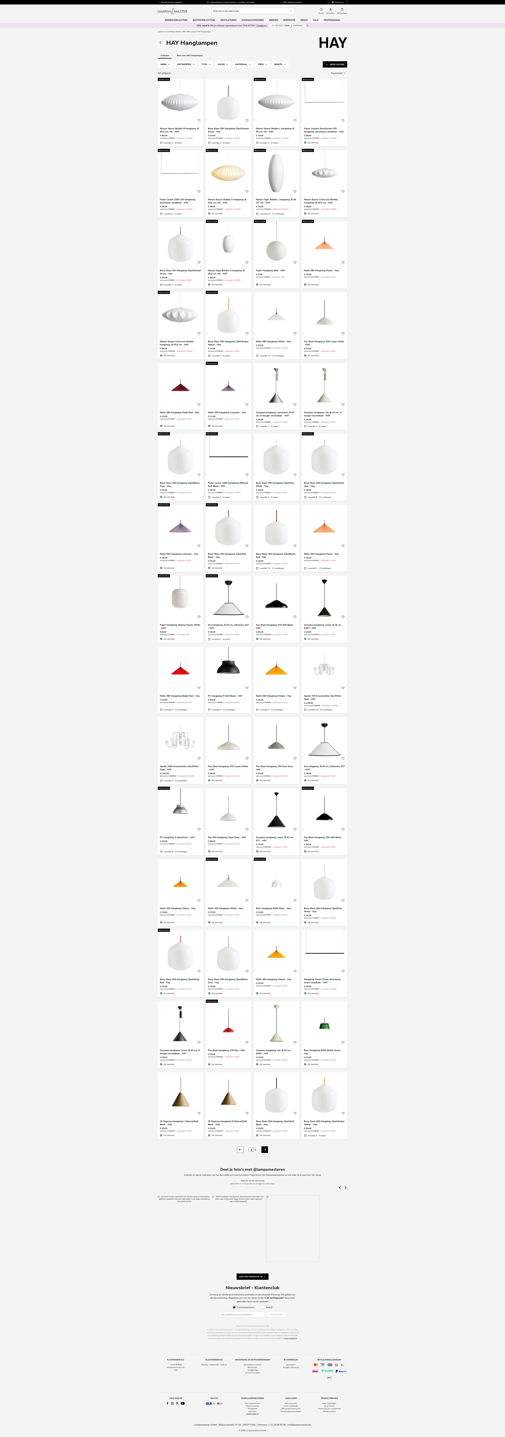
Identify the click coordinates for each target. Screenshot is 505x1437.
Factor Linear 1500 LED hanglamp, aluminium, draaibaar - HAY (178, 201)
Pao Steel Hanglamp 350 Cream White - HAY (324, 343)
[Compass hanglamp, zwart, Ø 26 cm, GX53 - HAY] (324, 609)
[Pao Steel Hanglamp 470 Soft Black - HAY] (276, 609)
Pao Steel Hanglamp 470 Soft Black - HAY (275, 626)
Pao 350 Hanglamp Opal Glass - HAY (227, 837)
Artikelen (164, 55)
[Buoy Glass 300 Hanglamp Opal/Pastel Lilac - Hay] (324, 467)
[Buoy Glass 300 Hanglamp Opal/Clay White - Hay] (276, 467)
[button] (199, 120)
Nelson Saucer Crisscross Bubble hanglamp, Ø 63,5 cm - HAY (177, 343)
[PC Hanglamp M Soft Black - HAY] (228, 680)
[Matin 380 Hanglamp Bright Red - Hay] (180, 680)
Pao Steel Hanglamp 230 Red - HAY (226, 1050)
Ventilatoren (228, 20)
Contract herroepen (252, 1373)
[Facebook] (167, 1403)
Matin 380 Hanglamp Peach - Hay (321, 270)
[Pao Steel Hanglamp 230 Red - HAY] (228, 1034)
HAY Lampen (191, 31)
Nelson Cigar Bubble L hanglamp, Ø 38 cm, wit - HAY (276, 201)
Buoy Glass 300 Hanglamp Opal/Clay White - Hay (275, 484)
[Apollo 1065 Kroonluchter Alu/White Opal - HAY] (180, 750)
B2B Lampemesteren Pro (291, 1408)
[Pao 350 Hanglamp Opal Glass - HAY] (228, 821)
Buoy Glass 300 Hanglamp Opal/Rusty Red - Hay (180, 981)
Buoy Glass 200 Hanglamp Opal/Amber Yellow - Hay (228, 343)
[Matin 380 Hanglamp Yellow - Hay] (276, 963)
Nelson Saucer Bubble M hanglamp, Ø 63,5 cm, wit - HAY (179, 130)
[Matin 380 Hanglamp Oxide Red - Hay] (180, 396)
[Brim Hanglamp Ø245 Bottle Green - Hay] (324, 1034)
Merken (178, 31)
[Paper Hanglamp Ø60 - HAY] (276, 254)
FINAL (287, 25)
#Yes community (291, 1403)
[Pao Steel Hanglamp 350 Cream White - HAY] (324, 325)
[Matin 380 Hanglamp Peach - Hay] (324, 254)
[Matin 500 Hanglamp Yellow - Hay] (276, 680)
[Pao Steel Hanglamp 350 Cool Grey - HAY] (276, 750)
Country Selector (252, 1414)
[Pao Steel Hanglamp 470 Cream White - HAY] (228, 750)
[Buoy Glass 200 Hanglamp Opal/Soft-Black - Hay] (276, 1105)
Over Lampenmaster (252, 1403)
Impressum (252, 1411)
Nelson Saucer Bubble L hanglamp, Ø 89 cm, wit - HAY (275, 130)
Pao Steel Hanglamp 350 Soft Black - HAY (323, 839)
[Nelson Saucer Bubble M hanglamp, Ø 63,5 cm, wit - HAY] (180, 112)
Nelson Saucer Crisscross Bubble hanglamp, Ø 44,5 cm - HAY (321, 201)
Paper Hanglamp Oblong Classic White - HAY (180, 626)
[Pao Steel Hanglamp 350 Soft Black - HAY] (324, 821)
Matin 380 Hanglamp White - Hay (273, 341)
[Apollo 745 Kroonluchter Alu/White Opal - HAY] (324, 680)
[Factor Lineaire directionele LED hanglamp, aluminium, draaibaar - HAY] (324, 112)
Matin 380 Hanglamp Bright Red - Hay (180, 695)
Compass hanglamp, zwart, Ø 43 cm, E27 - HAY (275, 839)
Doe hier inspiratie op (250, 1276)
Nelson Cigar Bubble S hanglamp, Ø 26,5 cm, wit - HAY (226, 272)
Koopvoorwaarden (252, 1406)
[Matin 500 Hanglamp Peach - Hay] (324, 538)
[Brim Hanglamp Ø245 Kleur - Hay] (276, 892)
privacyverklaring (290, 1338)
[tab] (165, 64)
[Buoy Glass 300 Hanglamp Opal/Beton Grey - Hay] (180, 467)
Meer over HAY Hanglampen (190, 55)
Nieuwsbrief (290, 1365)
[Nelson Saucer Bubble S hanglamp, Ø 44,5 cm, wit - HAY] (228, 183)
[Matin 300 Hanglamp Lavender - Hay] (228, 396)
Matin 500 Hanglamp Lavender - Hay (179, 553)
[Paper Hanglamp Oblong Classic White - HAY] (180, 609)
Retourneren (252, 1367)
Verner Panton (329, 1406)
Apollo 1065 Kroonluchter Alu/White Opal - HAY (179, 768)
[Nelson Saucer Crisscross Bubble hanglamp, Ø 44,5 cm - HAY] (324, 183)
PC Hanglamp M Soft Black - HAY (225, 695)
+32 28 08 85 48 (176, 1365)
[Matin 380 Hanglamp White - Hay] (276, 325)
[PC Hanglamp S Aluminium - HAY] (180, 821)
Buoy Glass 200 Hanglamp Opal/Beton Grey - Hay (228, 981)
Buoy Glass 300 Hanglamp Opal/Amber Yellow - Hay (324, 1123)
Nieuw (304, 20)
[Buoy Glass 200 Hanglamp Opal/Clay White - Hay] (324, 892)
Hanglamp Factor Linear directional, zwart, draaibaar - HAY (322, 981)
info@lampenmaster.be (176, 1367)
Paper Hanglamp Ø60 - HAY (270, 270)
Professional (332, 20)
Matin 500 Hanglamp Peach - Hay (321, 553)
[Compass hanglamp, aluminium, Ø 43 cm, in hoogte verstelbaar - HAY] (276, 396)
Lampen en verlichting (166, 31)
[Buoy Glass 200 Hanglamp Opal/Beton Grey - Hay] (228, 963)
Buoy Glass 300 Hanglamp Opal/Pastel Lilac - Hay (324, 484)
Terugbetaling (252, 1370)
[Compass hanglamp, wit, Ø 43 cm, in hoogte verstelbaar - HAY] (324, 396)
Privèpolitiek (252, 1408)
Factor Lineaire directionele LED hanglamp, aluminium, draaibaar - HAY (324, 130)
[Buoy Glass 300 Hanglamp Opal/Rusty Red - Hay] (180, 963)
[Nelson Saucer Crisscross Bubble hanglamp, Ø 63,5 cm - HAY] (180, 325)
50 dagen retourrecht (291, 1367)
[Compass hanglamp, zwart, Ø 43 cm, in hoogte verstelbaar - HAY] (180, 1034)
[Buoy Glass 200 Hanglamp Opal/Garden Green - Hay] (228, 112)
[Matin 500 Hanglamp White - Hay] (228, 892)
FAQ (175, 1370)
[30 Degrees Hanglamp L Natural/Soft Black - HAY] (180, 1105)
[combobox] (252, 11)
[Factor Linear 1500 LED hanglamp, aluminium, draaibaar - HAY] (180, 183)
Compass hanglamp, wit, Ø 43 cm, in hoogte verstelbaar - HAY (322, 414)
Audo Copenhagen (329, 1403)
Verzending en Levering (252, 1365)
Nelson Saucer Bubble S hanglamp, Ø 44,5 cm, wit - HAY (227, 201)
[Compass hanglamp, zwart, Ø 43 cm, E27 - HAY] (276, 821)
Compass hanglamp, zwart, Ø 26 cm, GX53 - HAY (323, 626)
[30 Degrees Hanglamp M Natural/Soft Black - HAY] (228, 1105)
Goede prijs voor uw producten (329, 1408)
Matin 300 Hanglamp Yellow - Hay (177, 908)
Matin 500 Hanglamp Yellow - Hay (273, 695)
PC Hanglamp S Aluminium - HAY (177, 837)
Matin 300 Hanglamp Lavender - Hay (227, 412)
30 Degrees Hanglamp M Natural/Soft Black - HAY (227, 1123)
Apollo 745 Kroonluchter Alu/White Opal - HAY (322, 697)
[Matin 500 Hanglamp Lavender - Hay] (180, 538)
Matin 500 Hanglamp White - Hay (225, 908)
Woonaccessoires (329, 1411)
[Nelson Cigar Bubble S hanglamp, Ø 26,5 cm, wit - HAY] (228, 254)
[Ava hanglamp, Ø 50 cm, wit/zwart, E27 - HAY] (228, 609)
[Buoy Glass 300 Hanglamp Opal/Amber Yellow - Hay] (324, 1105)
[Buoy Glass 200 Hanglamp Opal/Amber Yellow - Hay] (228, 325)
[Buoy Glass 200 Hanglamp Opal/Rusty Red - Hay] (276, 538)
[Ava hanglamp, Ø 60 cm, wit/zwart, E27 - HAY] (324, 750)
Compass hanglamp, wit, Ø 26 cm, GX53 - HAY (273, 1052)
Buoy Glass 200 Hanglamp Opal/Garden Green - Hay (228, 130)
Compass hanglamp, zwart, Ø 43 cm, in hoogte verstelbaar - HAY (180, 1052)
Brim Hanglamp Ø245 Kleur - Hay (273, 908)
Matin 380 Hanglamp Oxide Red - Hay (179, 412)
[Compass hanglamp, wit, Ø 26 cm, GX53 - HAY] (276, 1034)
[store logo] (172, 11)
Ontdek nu (261, 25)
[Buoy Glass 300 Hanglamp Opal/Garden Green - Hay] (180, 254)
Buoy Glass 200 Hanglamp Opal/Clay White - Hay (323, 910)
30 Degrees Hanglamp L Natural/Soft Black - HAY (179, 1123)
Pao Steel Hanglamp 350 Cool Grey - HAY (275, 768)
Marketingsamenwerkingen (291, 1411)
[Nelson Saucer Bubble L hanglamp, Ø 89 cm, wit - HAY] (276, 112)
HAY (184, 31)
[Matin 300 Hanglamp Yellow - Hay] (180, 892)
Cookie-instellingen (291, 1406)
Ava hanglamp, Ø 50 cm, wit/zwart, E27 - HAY (228, 626)
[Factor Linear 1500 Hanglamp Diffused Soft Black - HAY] (228, 467)
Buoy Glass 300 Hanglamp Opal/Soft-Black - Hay (227, 555)
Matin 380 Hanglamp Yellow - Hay (273, 979)
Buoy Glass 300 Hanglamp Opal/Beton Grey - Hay (180, 484)
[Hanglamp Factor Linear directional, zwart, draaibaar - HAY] (324, 963)
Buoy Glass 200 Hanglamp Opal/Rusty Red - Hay (276, 555)
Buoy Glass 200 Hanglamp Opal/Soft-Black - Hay (275, 1123)
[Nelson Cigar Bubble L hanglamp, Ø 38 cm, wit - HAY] (276, 183)
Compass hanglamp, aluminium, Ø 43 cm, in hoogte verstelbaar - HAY (275, 414)
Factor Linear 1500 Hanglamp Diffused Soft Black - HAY (228, 484)
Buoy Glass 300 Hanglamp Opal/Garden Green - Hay (180, 272)
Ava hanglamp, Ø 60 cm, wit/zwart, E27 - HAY (324, 768)
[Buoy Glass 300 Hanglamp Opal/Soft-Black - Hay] (228, 538)
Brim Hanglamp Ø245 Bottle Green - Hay (323, 1052)
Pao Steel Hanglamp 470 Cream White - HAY (228, 768)
